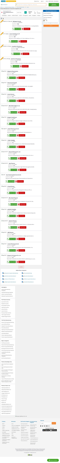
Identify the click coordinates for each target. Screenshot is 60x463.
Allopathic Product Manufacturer (7, 326)
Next (51, 25)
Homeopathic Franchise (5, 305)
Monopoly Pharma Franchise (24, 430)
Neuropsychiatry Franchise (6, 312)
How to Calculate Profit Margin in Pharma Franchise (7, 370)
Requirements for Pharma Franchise (6, 376)
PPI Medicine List (4, 396)
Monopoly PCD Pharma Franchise (7, 348)
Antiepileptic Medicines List (6, 404)
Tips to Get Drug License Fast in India (6, 367)
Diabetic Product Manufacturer (6, 331)
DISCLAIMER (4, 432)
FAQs (12, 433)
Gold (35, 13)
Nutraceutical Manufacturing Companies (6, 356)
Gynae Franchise (4, 311)
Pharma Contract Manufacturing (7, 346)
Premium (38, 13)
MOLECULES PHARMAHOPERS (14, 438)
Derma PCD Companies (24, 435)
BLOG (12, 423)
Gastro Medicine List (5, 391)
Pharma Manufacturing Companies (7, 350)
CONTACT (3, 425)
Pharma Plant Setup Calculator (5, 443)
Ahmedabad (4, 15)
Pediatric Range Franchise (6, 316)
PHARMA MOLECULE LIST (15, 428)
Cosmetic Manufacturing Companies (5, 353)
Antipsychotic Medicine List (6, 389)
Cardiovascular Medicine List (6, 407)
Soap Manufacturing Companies (7, 292)
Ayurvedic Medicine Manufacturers (33, 428)
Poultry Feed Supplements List (6, 406)
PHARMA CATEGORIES (15, 427)
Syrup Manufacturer (5, 333)
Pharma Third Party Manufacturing (7, 322)
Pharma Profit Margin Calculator (6, 440)
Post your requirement (54, 5)
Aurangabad (25, 15)
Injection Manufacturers (34, 439)
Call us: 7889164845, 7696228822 (52, 1)
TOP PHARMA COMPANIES (16, 430)
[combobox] (31, 4)
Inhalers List (3, 402)
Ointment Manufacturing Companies (5, 290)
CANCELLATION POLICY (5, 433)
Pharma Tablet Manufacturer (6, 335)
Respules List (3, 400)
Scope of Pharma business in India (7, 378)
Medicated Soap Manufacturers (7, 296)
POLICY (3, 428)
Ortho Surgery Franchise (5, 314)
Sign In (42, 1)
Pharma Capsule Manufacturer (6, 337)
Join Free (37, 1)
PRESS (12, 435)
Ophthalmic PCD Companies (23, 428)
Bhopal (39, 15)
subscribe (53, 423)
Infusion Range (4, 398)
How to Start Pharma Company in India (7, 364)
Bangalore (34, 15)
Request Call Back (53, 460)
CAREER (3, 427)
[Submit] (17, 4)
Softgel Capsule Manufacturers (32, 431)
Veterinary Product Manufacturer (7, 329)
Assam (20, 15)
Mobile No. (45, 19)
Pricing (3, 1)
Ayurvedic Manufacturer (5, 324)
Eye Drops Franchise (24, 423)
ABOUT (3, 423)
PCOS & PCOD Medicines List (6, 409)
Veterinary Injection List (5, 387)
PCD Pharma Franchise (5, 342)
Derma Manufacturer (5, 327)
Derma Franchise (4, 309)
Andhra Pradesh (15, 15)
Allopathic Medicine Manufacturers (33, 433)
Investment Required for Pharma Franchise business (7, 373)
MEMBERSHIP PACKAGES (6, 435)
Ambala (9, 15)
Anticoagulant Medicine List (6, 411)
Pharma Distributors (24, 440)
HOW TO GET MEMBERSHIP (16, 425)
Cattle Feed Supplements (5, 413)
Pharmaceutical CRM (11, 1)
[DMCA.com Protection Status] (30, 455)
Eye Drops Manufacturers (6, 358)
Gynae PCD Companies (24, 432)
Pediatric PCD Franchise (24, 437)
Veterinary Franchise (5, 307)
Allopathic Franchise (5, 303)
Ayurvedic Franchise (5, 301)
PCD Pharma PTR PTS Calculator (5, 438)
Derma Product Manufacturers (32, 436)
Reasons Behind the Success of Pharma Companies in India (7, 381)
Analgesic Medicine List (5, 393)
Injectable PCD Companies (25, 425)
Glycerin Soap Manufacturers (6, 294)
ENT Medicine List (4, 395)
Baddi (30, 15)
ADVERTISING (14, 432)
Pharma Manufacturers (34, 441)
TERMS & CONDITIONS (5, 430)
